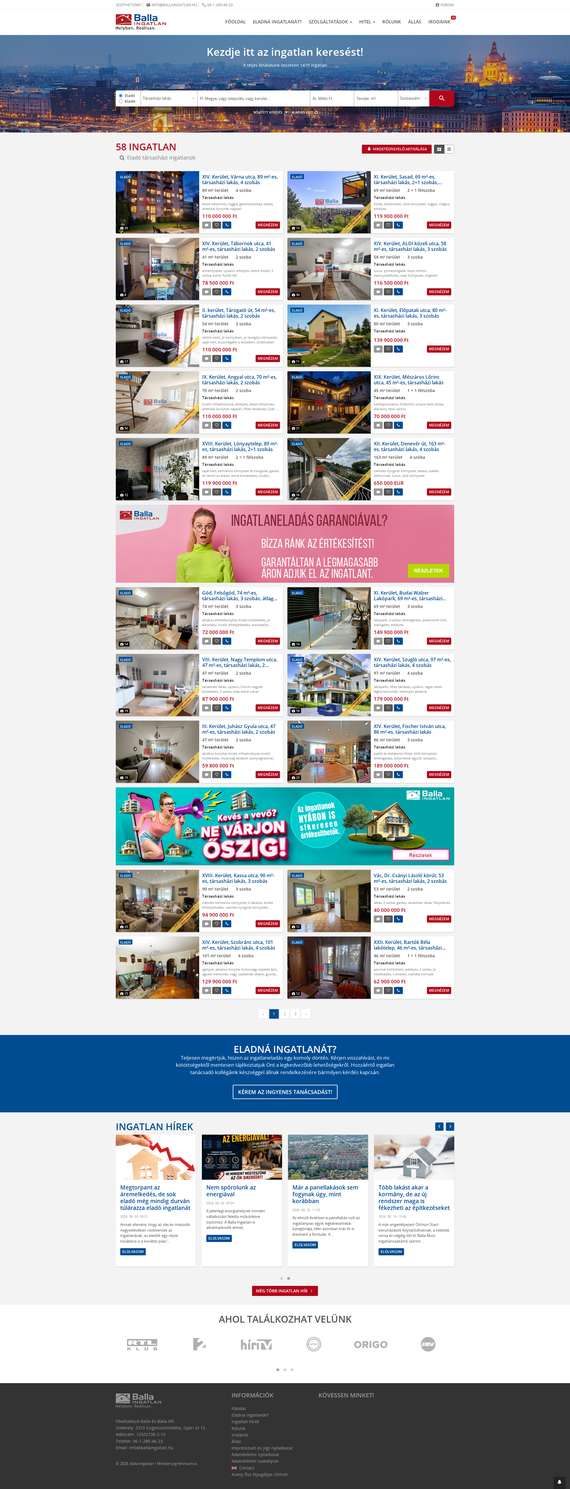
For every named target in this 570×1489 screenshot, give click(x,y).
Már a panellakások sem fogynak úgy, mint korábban (325, 1194)
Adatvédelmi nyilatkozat (255, 1454)
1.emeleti (399, 974)
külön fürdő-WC (225, 275)
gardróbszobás (250, 204)
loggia (233, 204)
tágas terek (433, 686)
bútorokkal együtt (408, 758)
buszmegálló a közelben (236, 342)
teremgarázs (411, 620)
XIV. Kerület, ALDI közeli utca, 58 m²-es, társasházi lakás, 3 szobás (410, 246)
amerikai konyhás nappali (222, 208)
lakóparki (381, 686)
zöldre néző (211, 337)
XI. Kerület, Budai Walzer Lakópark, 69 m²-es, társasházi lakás (408, 598)
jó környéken (232, 337)
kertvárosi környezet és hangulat (243, 471)
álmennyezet (212, 270)
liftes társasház (254, 409)
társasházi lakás (214, 686)
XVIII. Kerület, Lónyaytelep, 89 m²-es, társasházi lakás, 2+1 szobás (240, 446)
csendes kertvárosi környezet (224, 902)
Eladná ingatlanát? (277, 22)
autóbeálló (259, 624)
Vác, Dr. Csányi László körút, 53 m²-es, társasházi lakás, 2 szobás (410, 878)
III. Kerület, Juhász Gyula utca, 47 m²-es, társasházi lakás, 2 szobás (239, 729)
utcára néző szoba (429, 404)
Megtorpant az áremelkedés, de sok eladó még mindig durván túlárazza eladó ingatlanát (155, 1197)
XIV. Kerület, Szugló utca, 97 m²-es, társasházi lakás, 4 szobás (412, 662)
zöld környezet (414, 204)
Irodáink (441, 20)
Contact (246, 1468)
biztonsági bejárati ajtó (259, 969)
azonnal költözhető (388, 969)
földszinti (407, 404)
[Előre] (450, 1126)
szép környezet (411, 275)
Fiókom (444, 4)
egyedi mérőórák (215, 974)
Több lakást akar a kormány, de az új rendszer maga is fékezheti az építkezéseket (414, 1197)
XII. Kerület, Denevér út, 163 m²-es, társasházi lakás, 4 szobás (409, 446)
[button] (560, 1483)
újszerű (229, 270)
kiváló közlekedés (251, 620)
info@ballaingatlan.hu (171, 4)
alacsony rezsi (384, 409)
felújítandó (441, 902)
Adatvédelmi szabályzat (255, 1461)
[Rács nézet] (439, 149)
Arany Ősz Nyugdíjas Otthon (260, 1474)
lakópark (380, 620)
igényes (208, 969)
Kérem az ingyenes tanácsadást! (285, 1091)
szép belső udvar (246, 691)
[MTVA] (313, 1345)
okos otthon (416, 270)
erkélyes (380, 208)
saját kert (209, 342)
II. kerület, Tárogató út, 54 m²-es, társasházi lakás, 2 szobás (238, 313)
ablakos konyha (214, 753)
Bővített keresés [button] (268, 112)
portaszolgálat (395, 270)
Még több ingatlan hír (282, 1291)
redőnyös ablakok (413, 691)
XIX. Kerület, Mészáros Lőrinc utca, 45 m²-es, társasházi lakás (409, 380)
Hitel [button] (365, 22)
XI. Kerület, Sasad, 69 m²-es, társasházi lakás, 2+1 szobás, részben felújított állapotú (406, 182)
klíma (378, 204)
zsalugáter (381, 624)
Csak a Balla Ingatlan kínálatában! (240, 411)
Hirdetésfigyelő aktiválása (399, 149)
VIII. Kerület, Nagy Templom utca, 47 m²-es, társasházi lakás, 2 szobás (239, 665)
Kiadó (130, 101)
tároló (401, 409)
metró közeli (260, 270)
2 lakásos (255, 902)
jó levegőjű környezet (260, 337)
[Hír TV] (256, 1345)
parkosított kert (434, 620)
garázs (401, 902)
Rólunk (391, 22)
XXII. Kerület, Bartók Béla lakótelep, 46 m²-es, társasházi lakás (408, 948)
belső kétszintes (214, 204)
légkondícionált (386, 691)
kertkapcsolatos (386, 404)
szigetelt (431, 275)
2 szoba (225, 691)
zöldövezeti (392, 204)
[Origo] (371, 1345)
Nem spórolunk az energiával (231, 1191)
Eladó (130, 95)
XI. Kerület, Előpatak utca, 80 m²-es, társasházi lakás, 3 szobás (410, 313)
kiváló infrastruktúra (217, 404)
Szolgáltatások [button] (329, 22)
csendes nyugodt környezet (395, 471)
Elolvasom (133, 1251)
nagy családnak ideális (247, 974)
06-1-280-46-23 (217, 4)
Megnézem (268, 224)
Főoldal (235, 22)
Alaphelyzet (303, 112)
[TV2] (199, 1345)
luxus (378, 270)
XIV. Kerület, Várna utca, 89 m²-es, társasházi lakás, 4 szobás (240, 179)
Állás (414, 22)
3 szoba (394, 620)
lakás (377, 902)
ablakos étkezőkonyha (219, 620)
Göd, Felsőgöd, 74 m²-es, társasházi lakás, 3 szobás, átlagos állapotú (240, 598)
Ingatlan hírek (154, 1126)
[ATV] (428, 1345)
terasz (268, 204)
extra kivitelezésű (244, 475)
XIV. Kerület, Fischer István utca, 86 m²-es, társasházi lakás (410, 729)
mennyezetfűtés (386, 275)
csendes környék (421, 974)
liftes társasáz (400, 686)
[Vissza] (439, 1126)
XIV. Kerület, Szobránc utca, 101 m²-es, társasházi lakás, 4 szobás (238, 945)
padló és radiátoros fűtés (393, 753)
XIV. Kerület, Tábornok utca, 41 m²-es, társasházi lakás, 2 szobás (238, 246)
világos (443, 204)
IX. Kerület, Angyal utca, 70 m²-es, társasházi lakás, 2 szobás (239, 380)
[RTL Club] (142, 1345)
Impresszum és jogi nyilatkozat (262, 1448)
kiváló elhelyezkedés (234, 624)
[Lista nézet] (449, 149)
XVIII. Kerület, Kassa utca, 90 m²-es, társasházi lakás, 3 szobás (238, 878)
